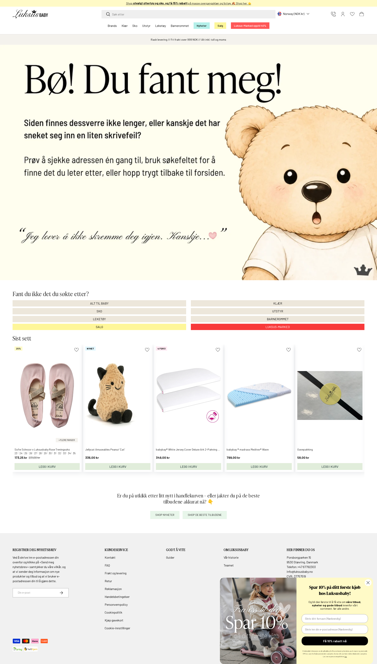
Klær (125, 25)
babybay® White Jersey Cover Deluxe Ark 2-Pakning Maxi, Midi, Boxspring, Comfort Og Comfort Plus (215, 449)
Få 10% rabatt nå (335, 641)
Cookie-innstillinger (117, 628)
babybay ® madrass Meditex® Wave (248, 449)
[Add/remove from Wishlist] (76, 350)
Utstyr (146, 25)
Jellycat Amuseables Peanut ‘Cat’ (105, 449)
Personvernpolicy (116, 604)
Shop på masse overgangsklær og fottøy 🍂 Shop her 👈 (188, 3)
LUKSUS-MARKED (277, 327)
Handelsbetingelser (117, 596)
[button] (361, 14)
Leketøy (160, 25)
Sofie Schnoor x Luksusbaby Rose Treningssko (42, 449)
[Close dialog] (368, 582)
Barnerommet (180, 25)
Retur (108, 581)
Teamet (229, 565)
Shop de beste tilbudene (205, 514)
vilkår (57, 567)
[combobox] (188, 14)
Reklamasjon (113, 589)
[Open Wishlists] (352, 14)
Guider (170, 557)
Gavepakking (305, 449)
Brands (112, 25)
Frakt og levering (115, 573)
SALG (99, 327)
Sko (134, 25)
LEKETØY (99, 319)
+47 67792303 (306, 567)
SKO (99, 311)
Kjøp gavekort (114, 620)
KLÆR (277, 303)
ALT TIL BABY (99, 303)
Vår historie (231, 557)
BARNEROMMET (278, 319)
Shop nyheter (164, 514)
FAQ (107, 565)
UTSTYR (277, 311)
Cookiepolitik (113, 612)
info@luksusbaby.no (300, 571)
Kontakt (110, 557)
